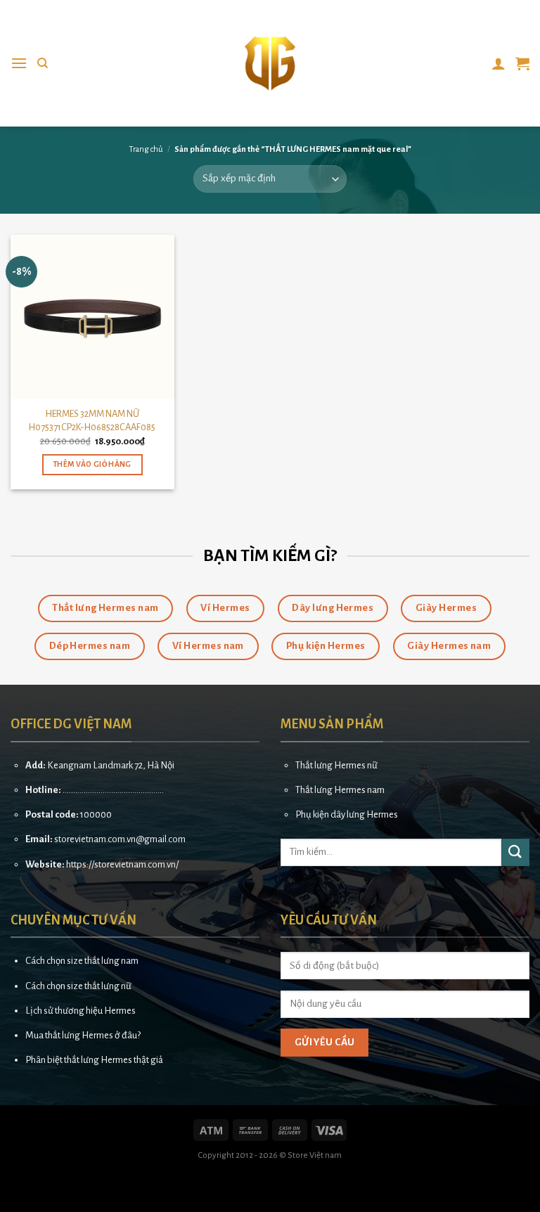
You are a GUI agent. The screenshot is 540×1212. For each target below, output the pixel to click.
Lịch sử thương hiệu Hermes (80, 1010)
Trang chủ (146, 149)
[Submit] (515, 852)
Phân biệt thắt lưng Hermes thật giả (94, 1060)
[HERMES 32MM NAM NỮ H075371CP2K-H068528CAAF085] (92, 317)
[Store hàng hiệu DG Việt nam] (270, 63)
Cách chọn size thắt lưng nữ (78, 986)
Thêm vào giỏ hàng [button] (92, 464)
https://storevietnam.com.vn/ (122, 864)
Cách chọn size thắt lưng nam (82, 960)
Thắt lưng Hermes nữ (336, 765)
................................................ (113, 790)
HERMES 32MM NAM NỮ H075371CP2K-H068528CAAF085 (92, 420)
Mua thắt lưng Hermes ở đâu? (83, 1035)
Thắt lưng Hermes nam (340, 790)
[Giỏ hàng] (522, 63)
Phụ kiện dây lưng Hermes (346, 814)
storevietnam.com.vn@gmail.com (120, 839)
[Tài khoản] (498, 63)
